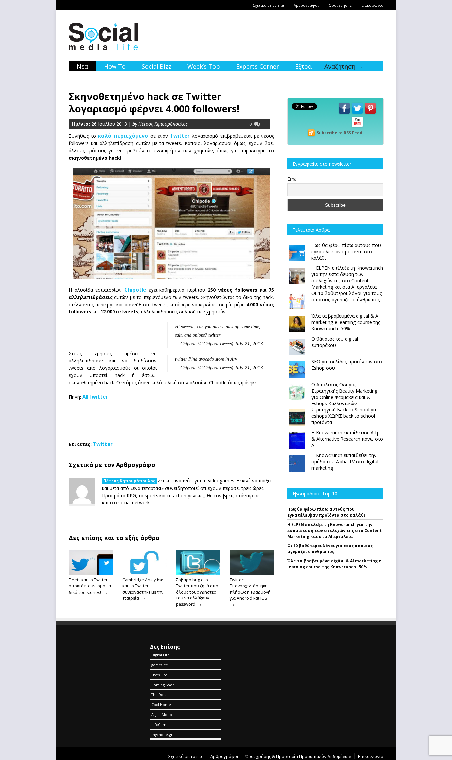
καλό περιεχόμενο (123, 135)
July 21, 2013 (249, 343)
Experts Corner (257, 66)
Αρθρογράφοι (306, 5)
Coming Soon (163, 684)
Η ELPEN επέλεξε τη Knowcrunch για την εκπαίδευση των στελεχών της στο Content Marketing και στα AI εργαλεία (334, 530)
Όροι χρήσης (340, 5)
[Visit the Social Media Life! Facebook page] (344, 113)
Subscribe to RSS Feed (339, 132)
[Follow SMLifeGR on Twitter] (357, 113)
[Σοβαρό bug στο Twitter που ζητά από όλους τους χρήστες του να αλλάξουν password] (198, 574)
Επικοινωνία (372, 5)
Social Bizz (156, 66)
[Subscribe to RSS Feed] (311, 132)
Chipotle (135, 289)
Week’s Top (203, 66)
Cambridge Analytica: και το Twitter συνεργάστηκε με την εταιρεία (142, 589)
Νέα (82, 66)
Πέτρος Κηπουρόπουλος (129, 481)
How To (115, 66)
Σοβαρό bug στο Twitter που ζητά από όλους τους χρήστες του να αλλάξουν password (197, 592)
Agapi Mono (161, 714)
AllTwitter (95, 396)
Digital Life (160, 654)
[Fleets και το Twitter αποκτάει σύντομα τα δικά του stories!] (91, 574)
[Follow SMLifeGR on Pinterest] (370, 113)
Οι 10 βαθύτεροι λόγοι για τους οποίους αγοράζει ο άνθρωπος (330, 548)
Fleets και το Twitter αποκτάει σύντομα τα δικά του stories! (90, 586)
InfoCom (158, 724)
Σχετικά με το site (268, 5)
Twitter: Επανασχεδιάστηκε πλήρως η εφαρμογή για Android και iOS (250, 589)
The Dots (158, 694)
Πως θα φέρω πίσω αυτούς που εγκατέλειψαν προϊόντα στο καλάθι (326, 512)
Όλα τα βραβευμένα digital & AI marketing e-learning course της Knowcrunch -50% (335, 564)
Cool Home (161, 704)
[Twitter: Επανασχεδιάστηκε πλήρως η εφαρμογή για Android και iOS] (252, 574)
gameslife (159, 664)
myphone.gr (162, 734)
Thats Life (159, 674)
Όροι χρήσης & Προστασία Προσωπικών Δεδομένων (298, 756)
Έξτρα (303, 66)
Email (293, 179)
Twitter (180, 135)
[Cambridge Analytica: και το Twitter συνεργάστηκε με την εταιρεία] (144, 574)
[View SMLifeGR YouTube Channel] (357, 126)
